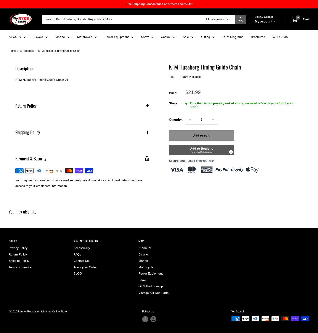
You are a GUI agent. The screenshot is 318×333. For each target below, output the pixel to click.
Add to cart (201, 135)
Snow (145, 37)
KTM (171, 77)
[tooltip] (231, 152)
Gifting (205, 37)
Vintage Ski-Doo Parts (153, 292)
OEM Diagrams (232, 37)
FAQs (77, 254)
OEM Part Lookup (150, 286)
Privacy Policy (18, 248)
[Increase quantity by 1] (213, 119)
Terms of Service (20, 267)
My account (264, 21)
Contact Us (81, 260)
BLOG (78, 273)
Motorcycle (84, 37)
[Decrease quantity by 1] (190, 119)
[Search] (240, 19)
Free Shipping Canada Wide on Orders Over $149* (159, 4)
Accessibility (82, 248)
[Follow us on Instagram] (153, 319)
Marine (60, 37)
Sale (186, 37)
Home (12, 50)
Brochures (258, 37)
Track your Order (85, 267)
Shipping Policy (19, 260)
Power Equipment (116, 37)
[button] (201, 150)
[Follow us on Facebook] (145, 319)
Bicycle (38, 37)
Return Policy (18, 254)
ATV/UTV (15, 37)
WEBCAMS (280, 37)
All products (27, 50)
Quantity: (176, 119)
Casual (165, 37)
